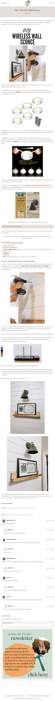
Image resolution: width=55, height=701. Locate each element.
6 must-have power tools (23, 256)
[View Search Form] (53, 3)
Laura (8, 596)
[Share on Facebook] (2, 348)
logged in (10, 619)
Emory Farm (10, 520)
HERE (30, 238)
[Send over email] (2, 355)
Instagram (4, 498)
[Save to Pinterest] (2, 353)
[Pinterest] (6, 3)
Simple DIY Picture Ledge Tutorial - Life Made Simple (20, 514)
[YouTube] (4, 3)
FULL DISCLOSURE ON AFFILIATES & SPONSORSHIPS (38, 695)
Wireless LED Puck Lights (19, 86)
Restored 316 (38, 698)
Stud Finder (6, 254)
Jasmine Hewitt (11, 539)
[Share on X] (2, 351)
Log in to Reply (50, 520)
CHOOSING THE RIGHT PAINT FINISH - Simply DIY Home (21, 508)
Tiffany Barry (10, 558)
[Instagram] (2, 3)
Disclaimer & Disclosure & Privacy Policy (15, 695)
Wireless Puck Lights (8, 245)
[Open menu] (51, 3)
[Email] (8, 3)
